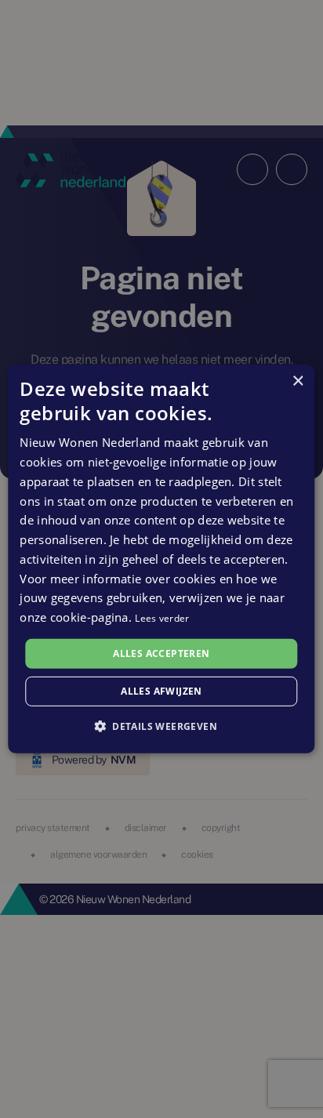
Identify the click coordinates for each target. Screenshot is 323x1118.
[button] (161, 726)
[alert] (161, 559)
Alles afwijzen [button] (161, 691)
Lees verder (162, 618)
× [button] (297, 381)
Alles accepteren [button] (161, 653)
